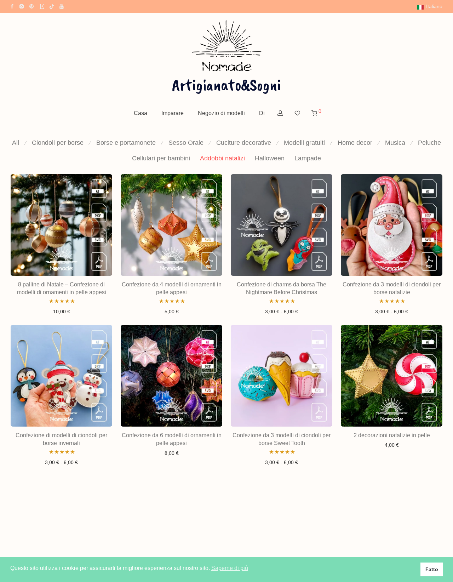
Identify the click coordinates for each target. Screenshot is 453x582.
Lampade (307, 158)
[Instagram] (21, 6)
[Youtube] (61, 6)
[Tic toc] (51, 6)
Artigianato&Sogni (226, 84)
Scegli (281, 311)
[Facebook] (12, 6)
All (15, 142)
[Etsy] (42, 6)
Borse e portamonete (126, 142)
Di (262, 113)
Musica (395, 142)
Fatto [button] (431, 569)
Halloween (270, 158)
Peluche (429, 142)
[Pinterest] (31, 6)
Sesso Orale (185, 142)
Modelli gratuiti (304, 142)
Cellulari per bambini (161, 158)
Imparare (172, 113)
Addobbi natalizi (222, 158)
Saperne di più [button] (229, 568)
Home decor (355, 142)
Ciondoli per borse (58, 142)
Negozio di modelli (221, 113)
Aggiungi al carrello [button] (61, 311)
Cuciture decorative (243, 142)
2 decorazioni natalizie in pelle (392, 435)
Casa (140, 113)
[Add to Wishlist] (103, 182)
